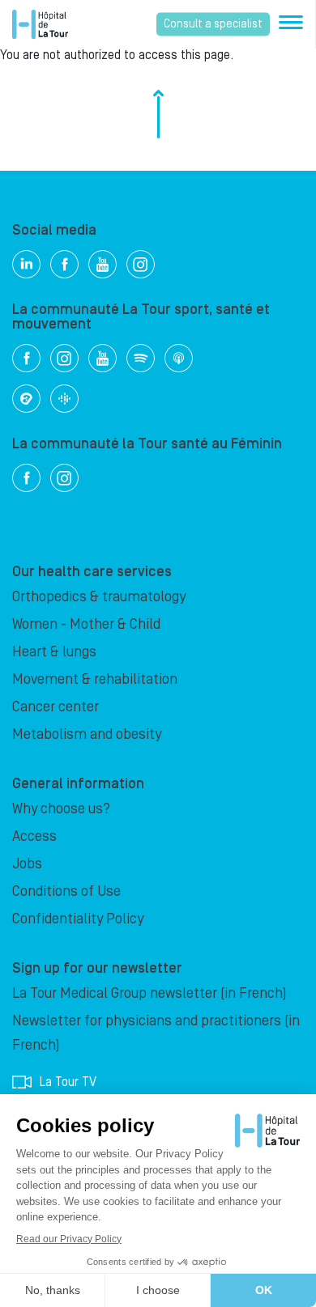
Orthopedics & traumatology (99, 596)
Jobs (27, 863)
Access (34, 836)
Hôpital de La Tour (40, 24)
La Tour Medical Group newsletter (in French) (149, 993)
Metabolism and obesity (86, 734)
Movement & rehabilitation (94, 679)
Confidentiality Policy (77, 918)
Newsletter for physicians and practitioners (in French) (156, 1033)
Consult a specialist (213, 24)
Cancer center (55, 706)
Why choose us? (61, 808)
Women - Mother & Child (86, 624)
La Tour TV (68, 1082)
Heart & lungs (54, 651)
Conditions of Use (66, 891)
